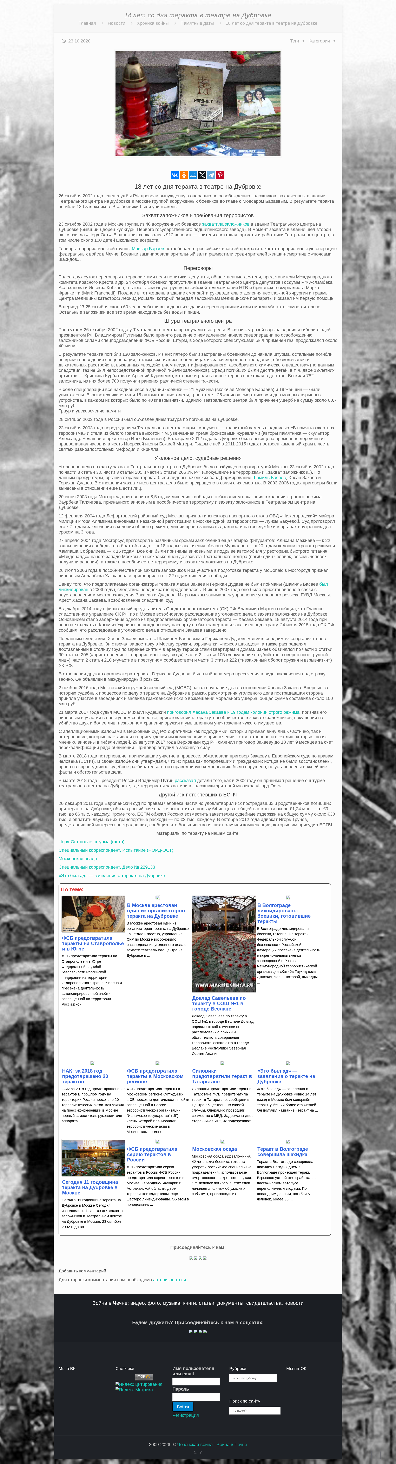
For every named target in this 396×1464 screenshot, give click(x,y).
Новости (116, 23)
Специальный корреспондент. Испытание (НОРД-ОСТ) (116, 850)
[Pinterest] (220, 175)
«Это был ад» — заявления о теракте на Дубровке (112, 875)
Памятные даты (197, 23)
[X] (202, 175)
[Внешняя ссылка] (191, 1258)
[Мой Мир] (193, 175)
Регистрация (185, 1415)
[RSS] (195, 1452)
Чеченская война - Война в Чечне (212, 1444)
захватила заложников (226, 224)
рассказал (185, 780)
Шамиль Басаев (269, 477)
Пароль (180, 1389)
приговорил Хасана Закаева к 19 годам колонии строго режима (233, 712)
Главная (87, 23)
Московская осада (78, 858)
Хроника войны (153, 23)
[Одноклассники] (184, 175)
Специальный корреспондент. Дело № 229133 (107, 867)
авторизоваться (169, 1279)
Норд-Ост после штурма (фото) (91, 841)
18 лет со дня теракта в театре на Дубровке (271, 23)
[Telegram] (211, 175)
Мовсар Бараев (148, 248)
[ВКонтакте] (175, 175)
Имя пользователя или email (193, 1371)
